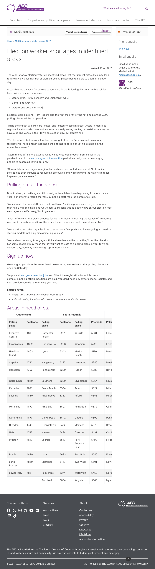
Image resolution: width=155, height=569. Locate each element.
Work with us (50, 510)
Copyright (85, 529)
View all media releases (76, 32)
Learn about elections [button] (88, 20)
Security (84, 524)
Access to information (92, 539)
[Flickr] (37, 510)
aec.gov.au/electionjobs (34, 275)
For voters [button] (16, 20)
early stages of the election (47, 158)
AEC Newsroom (22, 41)
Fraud (46, 515)
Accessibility (86, 515)
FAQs (46, 519)
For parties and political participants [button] (49, 20)
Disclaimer (85, 534)
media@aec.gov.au (129, 74)
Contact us (85, 510)
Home (9, 41)
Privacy (83, 519)
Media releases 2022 (41, 41)
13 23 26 (124, 49)
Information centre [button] (118, 20)
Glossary (48, 524)
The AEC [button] (140, 20)
